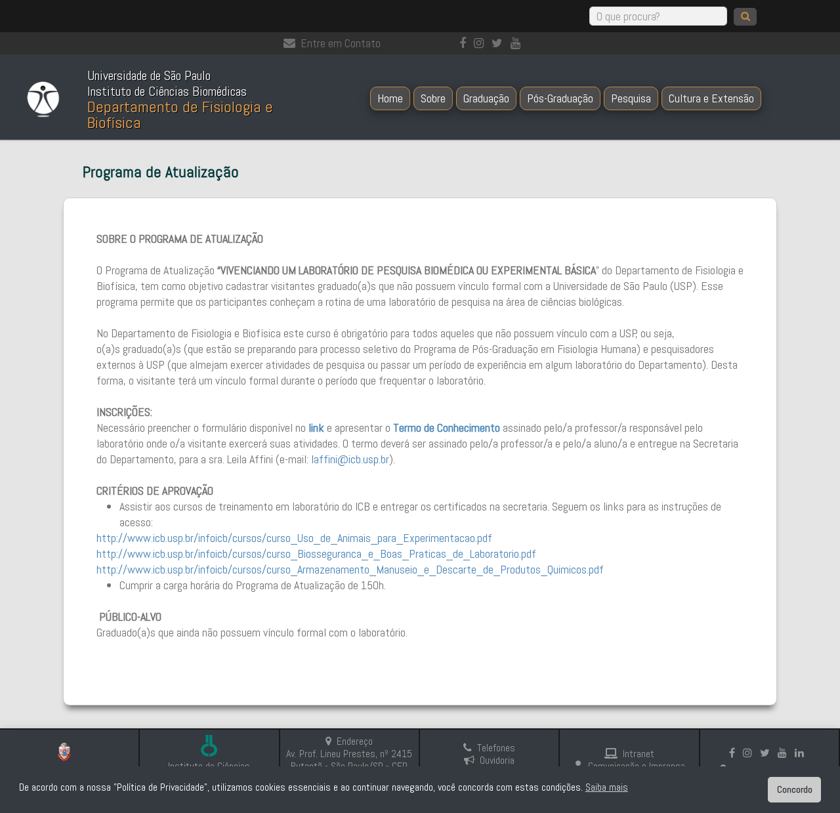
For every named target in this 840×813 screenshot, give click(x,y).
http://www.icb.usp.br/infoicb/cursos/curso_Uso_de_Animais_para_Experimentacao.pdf (294, 537)
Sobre (433, 98)
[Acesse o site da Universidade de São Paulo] (69, 753)
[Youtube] (518, 43)
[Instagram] (481, 43)
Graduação (486, 98)
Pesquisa (631, 98)
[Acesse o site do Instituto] (209, 747)
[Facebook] (465, 43)
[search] (745, 17)
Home (390, 98)
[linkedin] (802, 753)
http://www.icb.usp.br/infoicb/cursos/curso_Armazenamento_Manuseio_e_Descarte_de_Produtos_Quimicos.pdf (350, 569)
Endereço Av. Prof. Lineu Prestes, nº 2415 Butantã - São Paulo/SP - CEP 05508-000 (349, 759)
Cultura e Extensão (711, 98)
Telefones (496, 748)
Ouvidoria (497, 760)
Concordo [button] (794, 789)
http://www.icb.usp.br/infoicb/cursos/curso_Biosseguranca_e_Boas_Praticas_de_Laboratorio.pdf (316, 553)
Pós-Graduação (560, 98)
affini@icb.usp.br (351, 459)
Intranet (638, 754)
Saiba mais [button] (606, 787)
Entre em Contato (341, 43)
